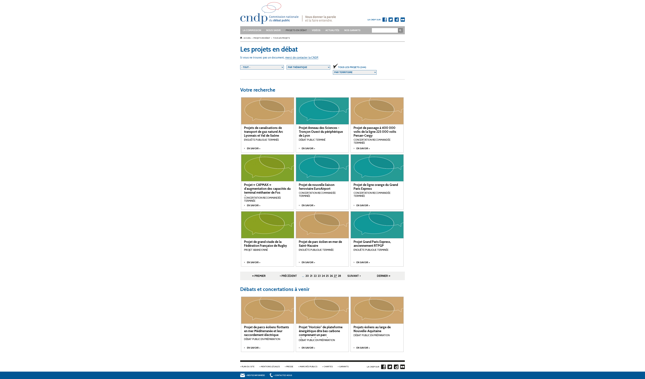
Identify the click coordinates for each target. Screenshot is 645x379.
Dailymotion (396, 19)
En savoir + (253, 148)
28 (339, 275)
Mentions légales (270, 366)
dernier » (383, 275)
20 (307, 275)
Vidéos (316, 30)
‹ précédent (288, 275)
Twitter (390, 19)
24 (323, 275)
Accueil (247, 38)
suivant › (354, 275)
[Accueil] (294, 13)
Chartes (328, 366)
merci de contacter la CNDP (301, 57)
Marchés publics (308, 366)
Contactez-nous (283, 375)
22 (315, 275)
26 (331, 275)
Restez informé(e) (256, 375)
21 (311, 275)
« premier (259, 275)
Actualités (332, 30)
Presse (289, 366)
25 (327, 275)
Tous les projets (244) (352, 67)
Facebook (384, 19)
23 (319, 275)
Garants (344, 366)
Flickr (402, 19)
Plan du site (248, 366)
